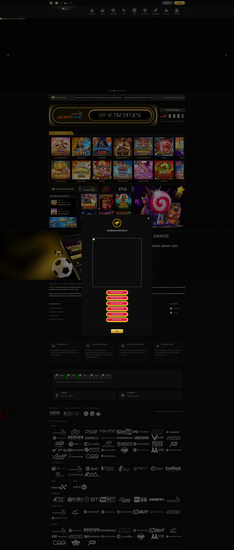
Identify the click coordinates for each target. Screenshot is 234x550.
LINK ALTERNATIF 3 (117, 303)
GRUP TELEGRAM (117, 314)
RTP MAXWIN (117, 319)
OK (117, 331)
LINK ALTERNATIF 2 (117, 298)
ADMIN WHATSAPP (117, 309)
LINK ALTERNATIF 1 (117, 292)
